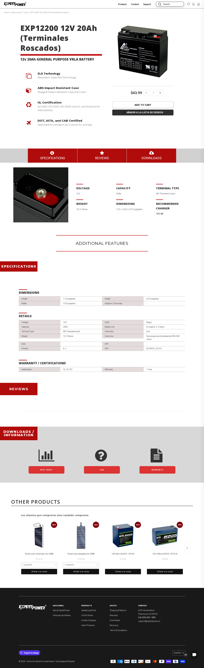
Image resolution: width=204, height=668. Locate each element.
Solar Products (88, 625)
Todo (25, 12)
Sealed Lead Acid (88, 610)
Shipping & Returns (118, 610)
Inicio (6, 12)
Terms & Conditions (118, 630)
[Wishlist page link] (188, 4)
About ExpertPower (61, 610)
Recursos (114, 625)
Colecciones (16, 12)
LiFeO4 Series (87, 615)
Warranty (114, 615)
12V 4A (159, 213)
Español (177, 653)
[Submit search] (159, 4)
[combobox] (39, 564)
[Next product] (187, 548)
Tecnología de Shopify (65, 661)
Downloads (115, 620)
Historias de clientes (61, 615)
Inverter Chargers (88, 620)
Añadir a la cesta (39, 571)
